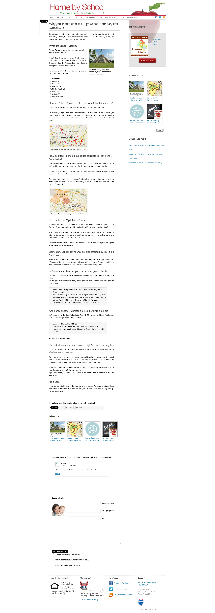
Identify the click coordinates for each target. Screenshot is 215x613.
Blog (100, 17)
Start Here (73, 17)
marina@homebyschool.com (148, 582)
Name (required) (108, 503)
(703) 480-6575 (143, 585)
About (121, 17)
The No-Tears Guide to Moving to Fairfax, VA (152, 49)
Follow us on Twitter (121, 589)
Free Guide (61, 17)
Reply (57, 474)
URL (103, 518)
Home (52, 17)
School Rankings (88, 17)
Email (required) (108, 511)
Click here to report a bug (89, 600)
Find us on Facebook (121, 583)
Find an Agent (110, 17)
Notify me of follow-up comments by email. (72, 560)
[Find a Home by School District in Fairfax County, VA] (77, 9)
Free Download (147, 60)
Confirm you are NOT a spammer (67, 554)
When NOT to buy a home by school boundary (145, 163)
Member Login (132, 17)
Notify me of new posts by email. (68, 565)
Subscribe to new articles (123, 595)
